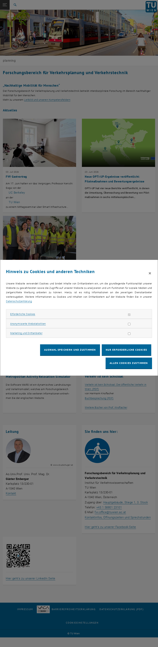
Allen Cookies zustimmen (129, 363)
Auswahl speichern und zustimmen (70, 349)
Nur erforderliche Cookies (126, 349)
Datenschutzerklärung (19, 301)
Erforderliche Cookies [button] (22, 314)
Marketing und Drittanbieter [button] (26, 333)
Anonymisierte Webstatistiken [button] (28, 323)
